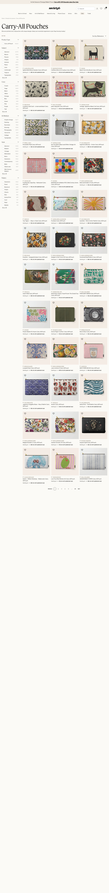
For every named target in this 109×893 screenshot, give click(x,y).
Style (3, 142)
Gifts (76, 13)
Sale (82, 13)
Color (3, 82)
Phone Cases (61, 13)
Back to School (22, 13)
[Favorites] (101, 9)
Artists (70, 13)
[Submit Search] (78, 8)
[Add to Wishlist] (25, 41)
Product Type (6, 40)
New (30, 13)
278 (75, 488)
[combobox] (85, 8)
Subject (4, 48)
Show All (4, 77)
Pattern (4, 178)
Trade (89, 13)
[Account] (97, 9)
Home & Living (51, 13)
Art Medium (5, 116)
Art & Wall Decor (39, 13)
